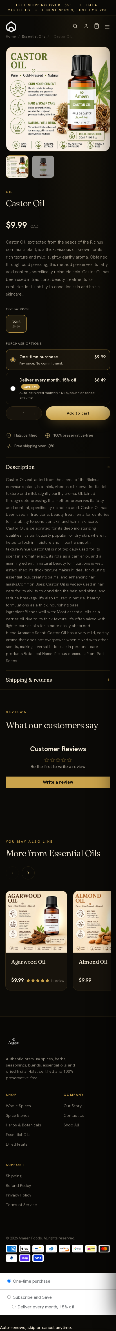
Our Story (73, 1105)
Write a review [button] (58, 782)
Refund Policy (18, 1185)
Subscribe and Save (32, 1297)
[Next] (28, 872)
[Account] (86, 27)
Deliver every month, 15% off (45, 1307)
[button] (38, 980)
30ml (16, 324)
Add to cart (78, 413)
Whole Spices (18, 1105)
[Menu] (107, 27)
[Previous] (12, 872)
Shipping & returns (58, 679)
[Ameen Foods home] (11, 26)
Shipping (13, 1175)
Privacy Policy (18, 1195)
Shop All (71, 1125)
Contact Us (74, 1115)
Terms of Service (21, 1204)
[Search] (75, 27)
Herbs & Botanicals (23, 1125)
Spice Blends (18, 1115)
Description (58, 467)
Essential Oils (18, 1134)
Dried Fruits (16, 1144)
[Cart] (96, 27)
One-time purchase (31, 1281)
